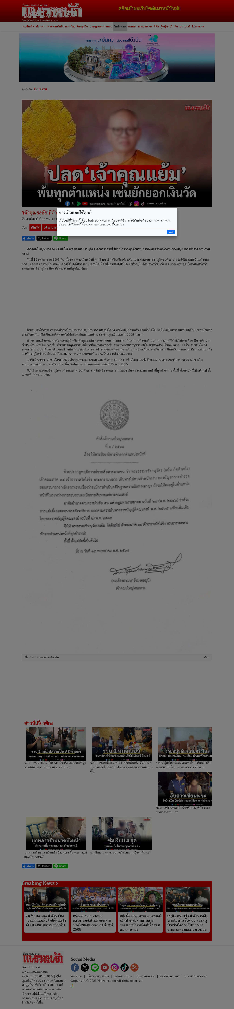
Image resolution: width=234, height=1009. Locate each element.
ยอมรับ (171, 232)
